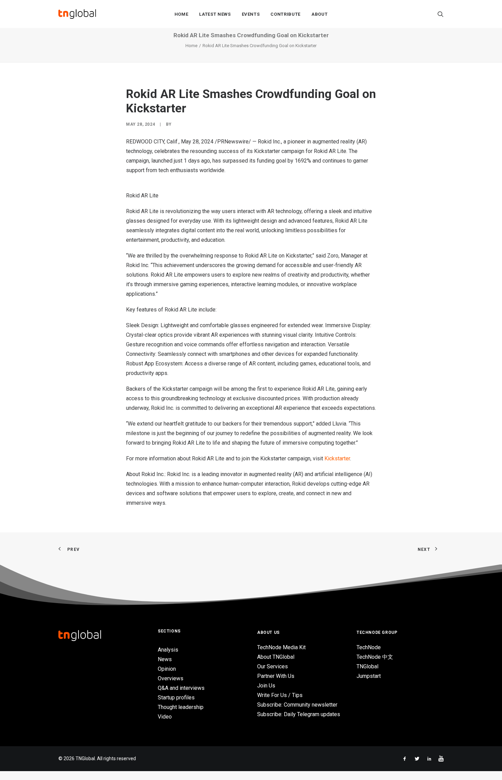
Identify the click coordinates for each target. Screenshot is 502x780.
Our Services (272, 666)
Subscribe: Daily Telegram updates (298, 714)
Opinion (167, 669)
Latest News (215, 14)
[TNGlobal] (77, 14)
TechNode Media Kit (281, 647)
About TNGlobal (275, 657)
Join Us (266, 685)
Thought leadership (181, 707)
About (319, 14)
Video (165, 716)
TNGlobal (367, 666)
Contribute (285, 14)
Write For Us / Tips (280, 695)
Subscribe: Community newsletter (297, 704)
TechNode (369, 647)
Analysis (168, 649)
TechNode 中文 (375, 657)
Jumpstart (369, 676)
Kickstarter (337, 458)
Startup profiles (176, 697)
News (165, 659)
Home (182, 14)
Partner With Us (275, 676)
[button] (440, 14)
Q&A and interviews (181, 688)
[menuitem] (181, 14)
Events (251, 14)
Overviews (170, 678)
